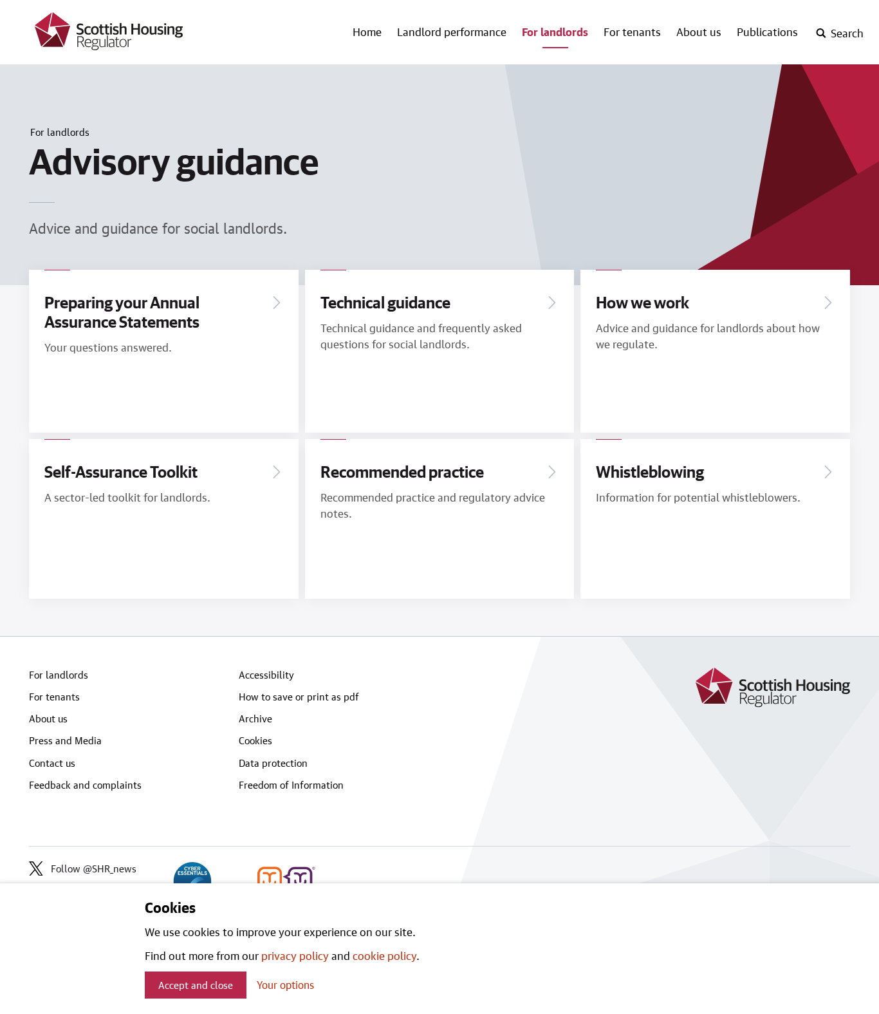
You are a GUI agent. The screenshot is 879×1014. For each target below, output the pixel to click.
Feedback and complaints (85, 785)
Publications (767, 31)
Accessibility (266, 675)
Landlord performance (451, 31)
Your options (285, 985)
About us (698, 31)
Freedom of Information (291, 785)
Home (367, 31)
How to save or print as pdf (299, 696)
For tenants (632, 31)
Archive (255, 718)
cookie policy (384, 955)
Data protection (273, 763)
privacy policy (295, 955)
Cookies (255, 740)
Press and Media (65, 740)
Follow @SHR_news (93, 868)
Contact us (52, 763)
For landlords (555, 31)
